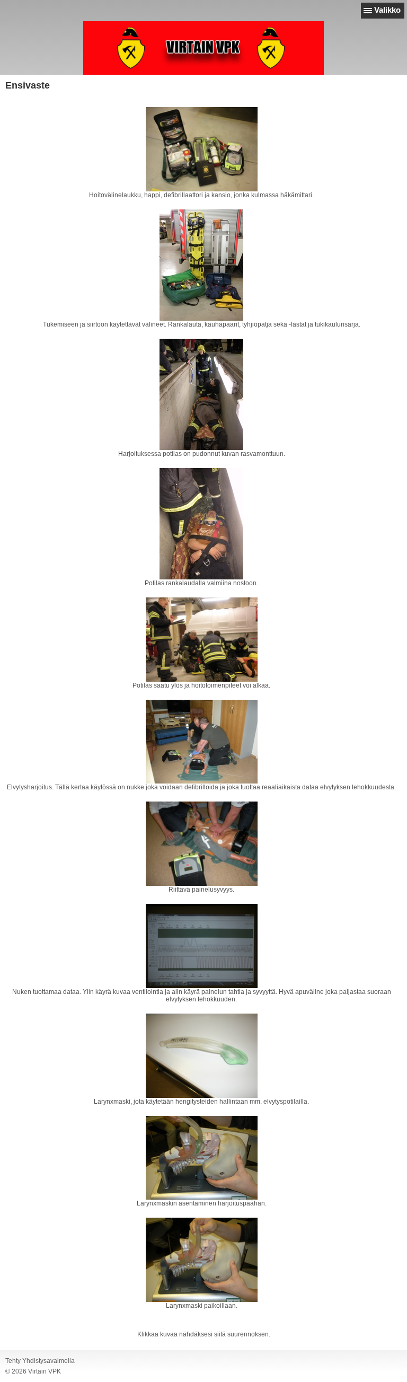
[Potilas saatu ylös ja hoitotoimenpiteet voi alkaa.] (201, 639)
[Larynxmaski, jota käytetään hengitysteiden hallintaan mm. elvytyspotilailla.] (201, 1056)
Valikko (387, 9)
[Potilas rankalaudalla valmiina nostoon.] (201, 523)
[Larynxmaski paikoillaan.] (201, 1260)
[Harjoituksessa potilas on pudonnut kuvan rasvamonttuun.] (201, 394)
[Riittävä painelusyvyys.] (201, 844)
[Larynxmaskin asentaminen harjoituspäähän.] (201, 1158)
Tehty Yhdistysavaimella (40, 1361)
